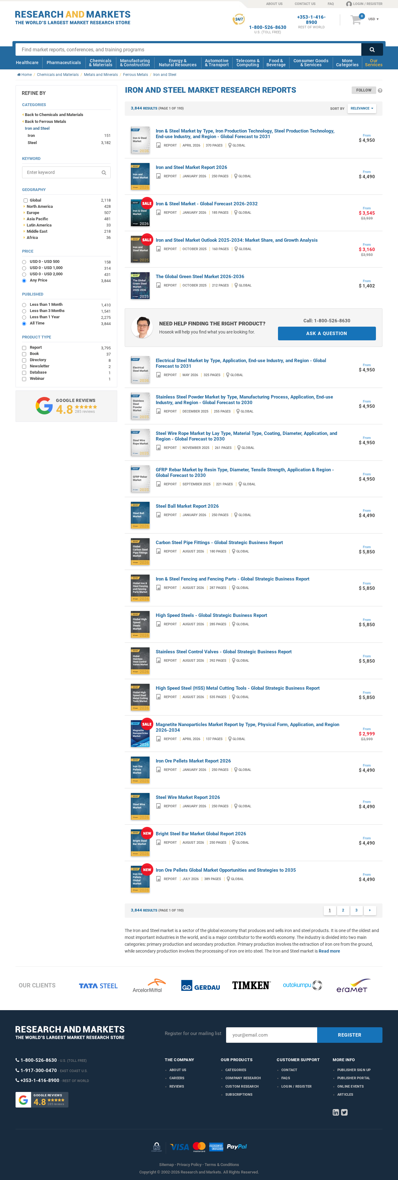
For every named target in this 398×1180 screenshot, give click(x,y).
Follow (364, 90)
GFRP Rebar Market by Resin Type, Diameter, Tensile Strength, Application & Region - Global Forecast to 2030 (245, 472)
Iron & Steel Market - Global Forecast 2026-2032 (207, 204)
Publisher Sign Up (354, 1070)
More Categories (347, 62)
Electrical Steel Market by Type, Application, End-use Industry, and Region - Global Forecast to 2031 (241, 363)
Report (70, 347)
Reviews (176, 1086)
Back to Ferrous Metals (45, 121)
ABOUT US (274, 4)
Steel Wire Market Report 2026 (188, 797)
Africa (67, 237)
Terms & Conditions (222, 1164)
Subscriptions (239, 1095)
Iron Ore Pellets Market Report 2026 (193, 761)
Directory (70, 359)
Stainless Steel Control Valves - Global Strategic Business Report (224, 652)
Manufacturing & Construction (135, 62)
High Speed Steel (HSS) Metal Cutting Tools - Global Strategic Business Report (238, 688)
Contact (289, 1070)
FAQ (331, 4)
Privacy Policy (189, 1164)
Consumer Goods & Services (311, 62)
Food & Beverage (276, 62)
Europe (67, 212)
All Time (70, 323)
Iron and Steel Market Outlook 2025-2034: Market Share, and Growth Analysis (237, 240)
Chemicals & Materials (100, 62)
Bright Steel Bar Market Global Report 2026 (201, 834)
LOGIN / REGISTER (367, 4)
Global (70, 200)
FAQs (285, 1078)
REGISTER (350, 1035)
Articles (345, 1095)
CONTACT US (305, 4)
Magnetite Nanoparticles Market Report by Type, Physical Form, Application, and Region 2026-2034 (247, 727)
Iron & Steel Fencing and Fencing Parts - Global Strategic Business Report (232, 579)
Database (70, 372)
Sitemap (166, 1164)
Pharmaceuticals (64, 62)
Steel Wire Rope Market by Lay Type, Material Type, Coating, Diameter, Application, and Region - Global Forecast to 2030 (246, 436)
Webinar (70, 378)
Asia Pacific (67, 219)
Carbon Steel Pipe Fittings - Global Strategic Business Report (219, 542)
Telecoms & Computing (248, 62)
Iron (31, 135)
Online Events (350, 1086)
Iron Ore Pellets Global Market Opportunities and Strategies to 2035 (226, 870)
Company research (243, 1078)
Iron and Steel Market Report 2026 (191, 167)
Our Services (373, 62)
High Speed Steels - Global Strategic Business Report (211, 615)
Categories (235, 1070)
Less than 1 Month (70, 304)
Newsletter (70, 366)
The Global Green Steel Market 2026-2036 (200, 276)
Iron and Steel (37, 128)
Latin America (67, 225)
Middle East (67, 231)
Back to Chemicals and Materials (54, 114)
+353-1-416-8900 (311, 20)
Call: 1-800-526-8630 (326, 321)
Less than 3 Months (70, 310)
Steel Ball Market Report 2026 (187, 506)
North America (67, 206)
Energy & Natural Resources (178, 62)
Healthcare (27, 62)
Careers (176, 1078)
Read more (329, 951)
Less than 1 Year (70, 317)
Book (70, 353)
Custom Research (242, 1086)
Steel (32, 142)
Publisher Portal (353, 1078)
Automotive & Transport (217, 62)
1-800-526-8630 (267, 27)
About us (178, 1070)
